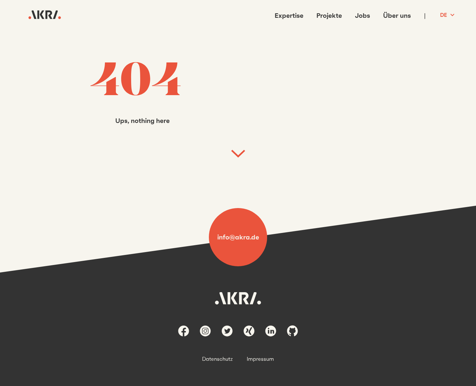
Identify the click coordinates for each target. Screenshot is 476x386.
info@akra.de (238, 237)
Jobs (362, 15)
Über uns (397, 15)
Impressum (260, 359)
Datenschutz (217, 359)
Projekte (329, 15)
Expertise (289, 15)
